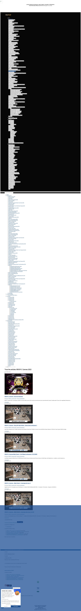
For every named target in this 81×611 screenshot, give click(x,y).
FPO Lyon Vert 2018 (11, 103)
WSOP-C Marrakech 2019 (12, 95)
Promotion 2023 (11, 123)
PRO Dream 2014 (11, 141)
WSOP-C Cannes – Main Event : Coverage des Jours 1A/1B (19, 512)
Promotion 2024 (11, 122)
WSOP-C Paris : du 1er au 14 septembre (13, 530)
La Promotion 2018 (13, 131)
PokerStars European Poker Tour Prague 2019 (16, 84)
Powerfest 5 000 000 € (12, 177)
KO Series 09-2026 (11, 145)
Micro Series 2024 (11, 156)
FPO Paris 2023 (11, 63)
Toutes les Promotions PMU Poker (11, 522)
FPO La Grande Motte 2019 (13, 96)
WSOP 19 (10, 88)
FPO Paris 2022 (11, 75)
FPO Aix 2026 (10, 25)
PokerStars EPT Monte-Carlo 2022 (14, 70)
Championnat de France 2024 (13, 40)
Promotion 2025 (11, 121)
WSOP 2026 (10, 21)
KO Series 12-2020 (11, 175)
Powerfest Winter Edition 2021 (13, 172)
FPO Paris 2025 (11, 28)
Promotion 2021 (11, 126)
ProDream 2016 (11, 139)
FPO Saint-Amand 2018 (12, 106)
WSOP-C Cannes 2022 (12, 71)
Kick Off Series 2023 (11, 160)
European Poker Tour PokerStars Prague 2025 (16, 29)
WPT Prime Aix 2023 (11, 54)
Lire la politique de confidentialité (6, 603)
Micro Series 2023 (11, 161)
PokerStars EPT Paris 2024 (13, 46)
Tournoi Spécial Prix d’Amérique (14, 173)
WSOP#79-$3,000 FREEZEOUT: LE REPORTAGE (14, 534)
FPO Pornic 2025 (11, 32)
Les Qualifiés (12, 134)
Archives (6, 553)
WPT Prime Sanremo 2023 (13, 56)
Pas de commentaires (20, 398)
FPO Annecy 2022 (11, 72)
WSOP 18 (10, 108)
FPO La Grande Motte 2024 (13, 43)
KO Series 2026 (11, 148)
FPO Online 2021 (11, 174)
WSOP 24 (10, 41)
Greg (7, 398)
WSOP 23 (10, 55)
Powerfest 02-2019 (11, 185)
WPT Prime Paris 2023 (12, 61)
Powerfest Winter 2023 (12, 162)
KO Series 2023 (11, 163)
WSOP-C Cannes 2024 (12, 44)
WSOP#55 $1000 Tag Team (15, 110)
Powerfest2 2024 (11, 154)
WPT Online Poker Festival (13, 176)
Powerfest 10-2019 (11, 184)
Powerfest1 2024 (11, 157)
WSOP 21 (10, 77)
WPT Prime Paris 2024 (12, 38)
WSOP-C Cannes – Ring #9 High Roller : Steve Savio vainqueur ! (21, 425)
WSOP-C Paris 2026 (11, 19)
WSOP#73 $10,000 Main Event (15, 92)
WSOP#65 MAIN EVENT (14, 114)
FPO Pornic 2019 (11, 86)
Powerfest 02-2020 (11, 183)
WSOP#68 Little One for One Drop (16, 115)
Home (9, 17)
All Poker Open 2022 (11, 74)
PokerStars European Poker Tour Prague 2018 (16, 101)
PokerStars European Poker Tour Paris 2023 (16, 60)
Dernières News (13, 132)
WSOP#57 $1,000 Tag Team (15, 90)
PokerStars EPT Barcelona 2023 (14, 53)
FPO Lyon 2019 (11, 97)
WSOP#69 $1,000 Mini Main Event (16, 91)
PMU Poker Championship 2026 (14, 147)
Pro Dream (9, 119)
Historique (12, 136)
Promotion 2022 (11, 125)
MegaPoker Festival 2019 (12, 85)
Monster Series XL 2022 (12, 165)
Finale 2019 (10, 129)
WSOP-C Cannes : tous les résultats (14, 396)
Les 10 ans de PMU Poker (12, 79)
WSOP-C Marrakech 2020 (12, 82)
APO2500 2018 (10, 105)
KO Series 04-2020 (11, 180)
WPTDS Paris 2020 (11, 80)
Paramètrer (6, 606)
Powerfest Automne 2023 (12, 159)
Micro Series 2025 (11, 151)
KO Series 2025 (11, 153)
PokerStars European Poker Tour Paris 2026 (16, 26)
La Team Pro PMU (11, 117)
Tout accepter (16, 606)
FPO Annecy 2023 (11, 59)
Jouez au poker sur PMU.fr (9, 570)
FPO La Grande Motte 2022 (13, 69)
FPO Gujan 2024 (11, 37)
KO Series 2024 (11, 158)
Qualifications (12, 133)
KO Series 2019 (11, 186)
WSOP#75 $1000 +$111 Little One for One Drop (18, 93)
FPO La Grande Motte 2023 (13, 57)
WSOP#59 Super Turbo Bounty (15, 112)
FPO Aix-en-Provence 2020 (13, 81)
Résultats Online (10, 144)
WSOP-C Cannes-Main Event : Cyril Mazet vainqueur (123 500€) (21, 454)
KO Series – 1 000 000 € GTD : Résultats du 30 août (15, 531)
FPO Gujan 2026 (11, 20)
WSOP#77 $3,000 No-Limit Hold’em (16, 94)
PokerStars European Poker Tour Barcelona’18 (16, 107)
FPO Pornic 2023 (11, 50)
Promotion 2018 (11, 130)
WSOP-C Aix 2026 (11, 24)
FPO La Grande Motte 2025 (13, 34)
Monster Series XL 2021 (12, 170)
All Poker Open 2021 (11, 78)
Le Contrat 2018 (13, 135)
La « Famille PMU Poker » (12, 118)
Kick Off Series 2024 (11, 155)
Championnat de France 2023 (13, 52)
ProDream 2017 (11, 138)
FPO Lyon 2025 (11, 30)
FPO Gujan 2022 (11, 65)
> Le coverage (26, 549)
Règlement (12, 137)
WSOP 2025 (10, 33)
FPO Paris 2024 (11, 48)
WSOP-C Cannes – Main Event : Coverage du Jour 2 (18, 483)
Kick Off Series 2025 (11, 150)
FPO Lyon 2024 (11, 39)
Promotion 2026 (11, 120)
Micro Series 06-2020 (12, 178)
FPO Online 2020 (11, 179)
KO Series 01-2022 (11, 168)
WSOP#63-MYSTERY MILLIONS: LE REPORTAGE (14, 579)
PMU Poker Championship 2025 (14, 149)
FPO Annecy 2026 (11, 27)
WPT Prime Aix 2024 (11, 47)
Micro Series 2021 (11, 171)
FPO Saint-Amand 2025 (12, 35)
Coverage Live (10, 18)
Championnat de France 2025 (13, 31)
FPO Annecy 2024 (11, 45)
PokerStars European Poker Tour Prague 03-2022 (17, 73)
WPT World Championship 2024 (14, 36)
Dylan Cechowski (13, 124)
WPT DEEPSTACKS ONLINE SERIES (14, 181)
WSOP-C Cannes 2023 (12, 58)
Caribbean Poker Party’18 (12, 104)
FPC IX (9, 189)
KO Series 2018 (11, 188)
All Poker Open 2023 (11, 51)
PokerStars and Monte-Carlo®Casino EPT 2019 (16, 98)
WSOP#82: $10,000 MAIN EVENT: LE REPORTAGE (15, 533)
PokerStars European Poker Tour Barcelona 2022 (17, 67)
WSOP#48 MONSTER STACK (15, 109)
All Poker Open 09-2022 (12, 66)
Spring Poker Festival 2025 (13, 152)
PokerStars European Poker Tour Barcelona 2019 (17, 87)
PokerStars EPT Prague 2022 (13, 64)
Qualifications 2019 (11, 127)
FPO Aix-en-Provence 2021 (13, 76)
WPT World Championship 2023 (14, 49)
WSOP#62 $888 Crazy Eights (15, 113)
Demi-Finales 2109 (11, 128)
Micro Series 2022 (11, 166)
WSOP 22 (10, 68)
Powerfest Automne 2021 (12, 169)
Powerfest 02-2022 (11, 167)
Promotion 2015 (11, 140)
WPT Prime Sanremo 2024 (13, 42)
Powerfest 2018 (11, 187)
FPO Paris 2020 (11, 83)
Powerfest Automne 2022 (12, 164)
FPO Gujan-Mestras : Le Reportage (12, 532)
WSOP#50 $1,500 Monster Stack (16, 89)
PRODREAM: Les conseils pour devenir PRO (15, 143)
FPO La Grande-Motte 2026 (13, 22)
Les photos (10, 116)
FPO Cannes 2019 (11, 100)
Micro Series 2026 (11, 146)
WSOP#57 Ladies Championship (16, 111)
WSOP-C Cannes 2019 (12, 99)
